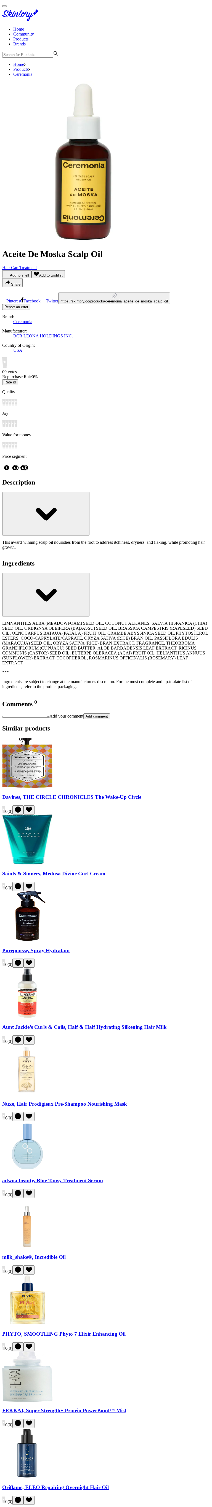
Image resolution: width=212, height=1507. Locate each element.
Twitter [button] (52, 301)
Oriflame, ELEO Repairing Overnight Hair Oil (55, 1487)
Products (20, 39)
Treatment (28, 267)
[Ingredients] (45, 594)
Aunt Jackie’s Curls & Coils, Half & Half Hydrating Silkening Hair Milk (84, 1027)
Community (23, 34)
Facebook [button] (32, 301)
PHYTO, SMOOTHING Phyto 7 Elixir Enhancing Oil (64, 1334)
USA (17, 350)
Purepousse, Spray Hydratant (36, 950)
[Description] (45, 513)
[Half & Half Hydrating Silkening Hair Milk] (27, 1016)
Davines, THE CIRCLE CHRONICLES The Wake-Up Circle (71, 797)
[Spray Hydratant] (27, 939)
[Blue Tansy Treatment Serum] (27, 1169)
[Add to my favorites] (29, 810)
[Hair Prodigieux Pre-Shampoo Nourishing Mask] (27, 1093)
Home (18, 29)
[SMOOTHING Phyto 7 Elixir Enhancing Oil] (27, 1323)
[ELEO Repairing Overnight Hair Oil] (27, 1476)
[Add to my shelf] (17, 810)
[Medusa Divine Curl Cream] (27, 863)
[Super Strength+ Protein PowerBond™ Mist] (27, 1400)
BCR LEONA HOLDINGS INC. (43, 336)
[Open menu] (4, 6)
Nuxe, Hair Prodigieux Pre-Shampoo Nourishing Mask (64, 1104)
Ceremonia (22, 74)
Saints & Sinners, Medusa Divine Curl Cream (53, 873)
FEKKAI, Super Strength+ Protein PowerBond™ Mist (64, 1410)
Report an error (16, 307)
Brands (19, 44)
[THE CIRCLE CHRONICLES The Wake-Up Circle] (27, 786)
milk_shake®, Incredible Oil (34, 1257)
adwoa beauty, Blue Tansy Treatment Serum (52, 1180)
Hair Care (10, 267)
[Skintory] (21, 19)
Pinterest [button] (13, 301)
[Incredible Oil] (27, 1246)
